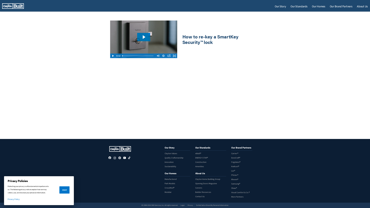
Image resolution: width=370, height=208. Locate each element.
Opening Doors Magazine (206, 183)
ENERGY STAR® (201, 157)
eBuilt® (198, 153)
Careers (198, 187)
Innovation (169, 162)
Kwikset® (235, 166)
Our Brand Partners (341, 6)
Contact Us (200, 196)
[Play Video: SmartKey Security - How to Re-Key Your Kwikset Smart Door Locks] (143, 37)
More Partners (237, 196)
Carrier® (234, 153)
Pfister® (234, 175)
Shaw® (234, 188)
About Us (362, 6)
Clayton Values (171, 153)
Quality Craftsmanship (174, 157)
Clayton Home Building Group (207, 179)
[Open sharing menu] (169, 56)
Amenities (199, 166)
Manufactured (171, 179)
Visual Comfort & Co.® (240, 192)
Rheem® (234, 179)
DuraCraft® (235, 157)
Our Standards (299, 6)
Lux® (233, 170)
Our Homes (318, 6)
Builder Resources (203, 192)
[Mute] (158, 56)
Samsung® (235, 183)
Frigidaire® (235, 162)
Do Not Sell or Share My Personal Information (212, 205)
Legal (183, 205)
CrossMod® (169, 187)
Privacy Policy (14, 199)
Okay (64, 190)
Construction (200, 162)
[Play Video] (113, 56)
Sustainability (170, 166)
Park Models (170, 183)
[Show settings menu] (163, 56)
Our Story (280, 6)
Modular (168, 192)
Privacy (190, 205)
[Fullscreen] (174, 56)
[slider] (138, 56)
